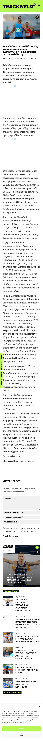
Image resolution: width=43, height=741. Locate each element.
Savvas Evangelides (29, 574)
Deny (21, 735)
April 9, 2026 (19, 647)
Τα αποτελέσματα (12, 456)
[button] (39, 706)
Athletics (10, 574)
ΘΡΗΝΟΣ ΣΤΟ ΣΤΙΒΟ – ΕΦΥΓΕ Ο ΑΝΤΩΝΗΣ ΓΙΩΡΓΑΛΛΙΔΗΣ (26, 654)
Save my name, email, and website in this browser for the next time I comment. (22, 530)
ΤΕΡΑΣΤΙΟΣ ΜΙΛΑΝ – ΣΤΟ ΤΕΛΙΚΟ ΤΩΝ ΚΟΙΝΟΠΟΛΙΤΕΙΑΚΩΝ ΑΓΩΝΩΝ (28, 623)
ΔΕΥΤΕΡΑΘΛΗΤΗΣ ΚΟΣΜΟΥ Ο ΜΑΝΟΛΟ (26, 684)
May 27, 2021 (8, 58)
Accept (21, 729)
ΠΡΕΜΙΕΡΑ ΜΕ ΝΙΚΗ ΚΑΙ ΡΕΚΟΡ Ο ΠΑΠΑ (26, 670)
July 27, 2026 (20, 616)
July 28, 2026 (20, 596)
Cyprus (15, 574)
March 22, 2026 (21, 664)
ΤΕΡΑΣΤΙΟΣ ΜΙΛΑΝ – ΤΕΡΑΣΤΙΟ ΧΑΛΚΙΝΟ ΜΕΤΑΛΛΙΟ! (19, 580)
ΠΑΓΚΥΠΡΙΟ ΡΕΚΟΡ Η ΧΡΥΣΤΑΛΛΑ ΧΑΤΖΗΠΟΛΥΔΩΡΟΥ (27, 639)
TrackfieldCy (21, 58)
